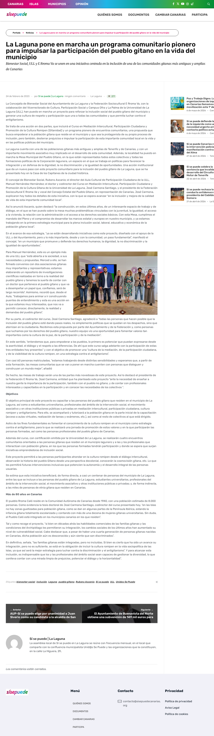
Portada (16, 33)
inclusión (41, 581)
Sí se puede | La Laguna (50, 96)
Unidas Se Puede (125, 581)
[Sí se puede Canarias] (17, 14)
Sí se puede (102, 581)
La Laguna (96, 96)
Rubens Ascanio (85, 581)
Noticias (30, 33)
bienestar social (26, 581)
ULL (112, 581)
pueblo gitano (66, 581)
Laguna (52, 581)
